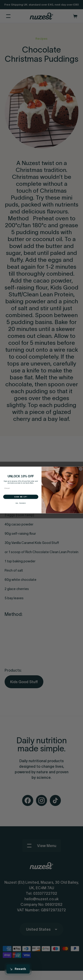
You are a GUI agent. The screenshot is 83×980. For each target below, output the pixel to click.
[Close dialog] (80, 469)
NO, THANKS (21, 503)
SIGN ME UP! (20, 497)
